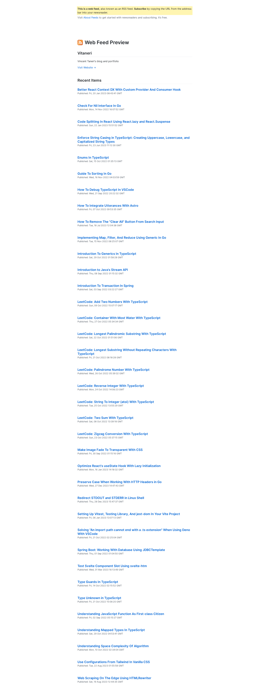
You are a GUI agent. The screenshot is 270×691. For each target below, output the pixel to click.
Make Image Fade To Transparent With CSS (110, 450)
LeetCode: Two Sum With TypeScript (105, 418)
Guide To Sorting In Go (94, 173)
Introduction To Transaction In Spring (106, 286)
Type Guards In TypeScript (98, 582)
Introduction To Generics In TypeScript (107, 254)
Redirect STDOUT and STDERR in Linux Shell (111, 498)
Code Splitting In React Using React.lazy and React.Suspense (124, 121)
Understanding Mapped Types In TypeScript (111, 630)
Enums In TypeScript (93, 157)
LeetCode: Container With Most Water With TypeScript (119, 318)
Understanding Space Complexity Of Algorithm (113, 646)
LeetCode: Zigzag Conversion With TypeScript (113, 434)
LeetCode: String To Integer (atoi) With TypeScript (116, 402)
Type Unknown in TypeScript (99, 598)
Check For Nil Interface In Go (99, 106)
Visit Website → (87, 67)
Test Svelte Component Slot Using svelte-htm (112, 566)
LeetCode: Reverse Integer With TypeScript (111, 386)
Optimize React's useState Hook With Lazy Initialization (119, 466)
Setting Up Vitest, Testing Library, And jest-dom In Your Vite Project (129, 514)
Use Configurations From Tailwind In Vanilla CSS (114, 662)
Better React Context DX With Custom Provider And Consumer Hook (129, 89)
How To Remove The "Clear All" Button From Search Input (121, 222)
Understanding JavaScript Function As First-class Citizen (121, 614)
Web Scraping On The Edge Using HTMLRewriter (114, 678)
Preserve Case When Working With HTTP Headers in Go (120, 482)
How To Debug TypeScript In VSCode (106, 190)
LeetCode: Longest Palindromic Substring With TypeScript (122, 334)
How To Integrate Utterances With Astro (108, 205)
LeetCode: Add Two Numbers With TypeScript (113, 302)
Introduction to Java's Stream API (103, 270)
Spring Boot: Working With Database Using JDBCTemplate (121, 550)
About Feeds (90, 17)
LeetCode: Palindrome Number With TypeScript (114, 370)
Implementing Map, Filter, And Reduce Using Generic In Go (122, 237)
